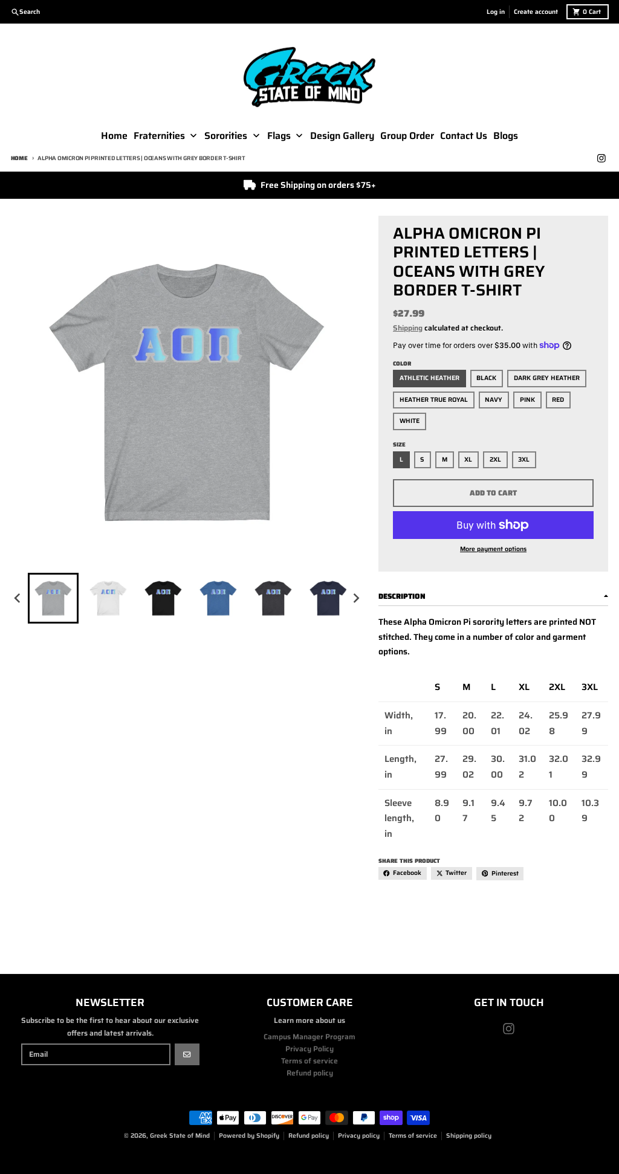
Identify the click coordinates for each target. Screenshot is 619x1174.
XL (468, 459)
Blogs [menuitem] (505, 136)
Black (486, 378)
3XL (524, 459)
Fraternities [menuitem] (159, 136)
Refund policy (308, 1135)
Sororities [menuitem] (225, 136)
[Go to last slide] (18, 597)
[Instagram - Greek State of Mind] (602, 159)
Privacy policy (359, 1135)
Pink (527, 400)
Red (558, 400)
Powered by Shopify (249, 1135)
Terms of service (413, 1135)
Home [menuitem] (114, 136)
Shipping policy (468, 1135)
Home (19, 158)
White (410, 421)
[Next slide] (356, 597)
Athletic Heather (429, 378)
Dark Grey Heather (547, 378)
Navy (493, 400)
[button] (53, 598)
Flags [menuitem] (279, 136)
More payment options (493, 549)
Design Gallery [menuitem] (342, 136)
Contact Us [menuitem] (463, 136)
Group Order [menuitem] (407, 136)
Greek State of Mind (180, 1135)
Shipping (408, 328)
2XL (495, 459)
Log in (496, 12)
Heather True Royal (434, 400)
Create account (536, 12)
